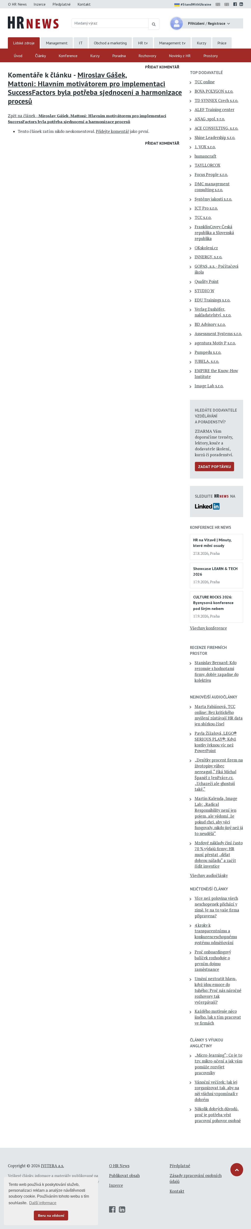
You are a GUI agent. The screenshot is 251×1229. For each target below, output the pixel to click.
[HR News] (33, 22)
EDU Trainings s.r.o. (212, 300)
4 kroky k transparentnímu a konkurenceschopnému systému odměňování (216, 934)
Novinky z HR (180, 55)
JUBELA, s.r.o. (207, 361)
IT (81, 42)
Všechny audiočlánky (209, 875)
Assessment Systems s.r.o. (218, 333)
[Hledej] (153, 24)
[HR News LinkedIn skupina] (241, 4)
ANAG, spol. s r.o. (210, 119)
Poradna (119, 55)
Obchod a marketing (110, 42)
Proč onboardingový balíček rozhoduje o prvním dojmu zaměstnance (213, 960)
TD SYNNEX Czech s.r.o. (216, 100)
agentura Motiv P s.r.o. (215, 343)
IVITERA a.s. (52, 1165)
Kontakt (84, 4)
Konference (68, 55)
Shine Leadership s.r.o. (215, 137)
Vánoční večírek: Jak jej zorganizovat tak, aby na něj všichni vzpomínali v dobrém (217, 1090)
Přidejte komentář (112, 131)
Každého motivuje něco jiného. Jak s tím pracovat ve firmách (218, 1017)
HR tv (143, 42)
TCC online (205, 82)
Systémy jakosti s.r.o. (213, 199)
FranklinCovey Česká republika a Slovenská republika (214, 232)
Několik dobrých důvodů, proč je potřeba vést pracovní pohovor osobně (218, 1114)
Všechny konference (208, 628)
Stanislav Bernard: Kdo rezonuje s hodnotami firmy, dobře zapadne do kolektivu (216, 671)
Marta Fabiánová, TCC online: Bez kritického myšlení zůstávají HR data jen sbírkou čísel (219, 715)
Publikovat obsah (124, 1175)
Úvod (18, 55)
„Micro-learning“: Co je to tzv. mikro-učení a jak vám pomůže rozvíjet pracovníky (218, 1063)
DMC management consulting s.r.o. (212, 186)
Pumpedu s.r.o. (208, 352)
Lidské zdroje (24, 42)
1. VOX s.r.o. (205, 147)
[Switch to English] (219, 4)
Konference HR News (210, 527)
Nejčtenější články (209, 889)
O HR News (17, 4)
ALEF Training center (214, 109)
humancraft (205, 156)
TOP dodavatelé (206, 72)
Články (40, 55)
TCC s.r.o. (203, 217)
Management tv (172, 42)
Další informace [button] (42, 1203)
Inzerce (40, 4)
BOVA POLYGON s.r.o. (214, 91)
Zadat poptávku (214, 466)
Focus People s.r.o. (211, 174)
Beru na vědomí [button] (51, 1215)
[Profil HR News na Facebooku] (235, 4)
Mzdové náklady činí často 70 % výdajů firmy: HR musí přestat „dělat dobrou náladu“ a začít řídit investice (219, 854)
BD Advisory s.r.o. (210, 324)
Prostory (210, 55)
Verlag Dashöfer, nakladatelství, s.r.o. (213, 312)
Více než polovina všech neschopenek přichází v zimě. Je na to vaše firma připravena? (217, 907)
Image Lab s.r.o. (209, 386)
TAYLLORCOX (207, 165)
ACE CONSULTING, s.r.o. (216, 128)
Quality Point (207, 281)
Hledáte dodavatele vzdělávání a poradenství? (216, 416)
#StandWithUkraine (196, 4)
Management (57, 42)
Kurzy (201, 42)
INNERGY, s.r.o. (208, 257)
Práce (221, 42)
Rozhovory (147, 55)
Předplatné (61, 4)
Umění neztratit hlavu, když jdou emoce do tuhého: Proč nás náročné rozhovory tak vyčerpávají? (218, 990)
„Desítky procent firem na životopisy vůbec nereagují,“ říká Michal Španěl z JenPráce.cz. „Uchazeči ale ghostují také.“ (219, 774)
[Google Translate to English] (228, 4)
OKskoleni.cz (206, 248)
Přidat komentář (162, 66)
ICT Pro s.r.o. (206, 208)
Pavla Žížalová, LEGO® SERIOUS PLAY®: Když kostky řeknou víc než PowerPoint (216, 742)
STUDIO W (204, 290)
